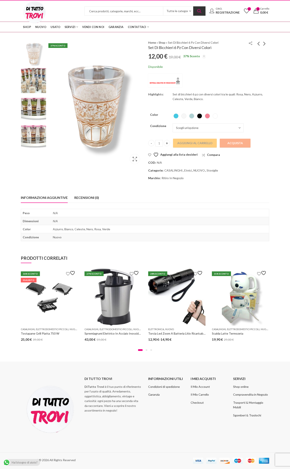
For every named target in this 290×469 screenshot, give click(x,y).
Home (152, 42)
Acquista (235, 143)
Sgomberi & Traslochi (247, 415)
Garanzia (154, 394)
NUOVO (199, 170)
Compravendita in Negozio (250, 394)
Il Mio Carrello (200, 394)
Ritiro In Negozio (173, 178)
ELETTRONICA (156, 329)
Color (154, 114)
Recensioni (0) (86, 197)
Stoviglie (212, 170)
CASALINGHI (173, 170)
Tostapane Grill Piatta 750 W (40, 333)
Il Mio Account (200, 386)
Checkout (197, 402)
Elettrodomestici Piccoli (52, 329)
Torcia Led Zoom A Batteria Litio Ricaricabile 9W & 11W (184, 333)
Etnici (188, 170)
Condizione (158, 126)
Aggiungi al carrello (195, 143)
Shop (162, 42)
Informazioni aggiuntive (44, 197)
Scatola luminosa (135, 159)
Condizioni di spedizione (164, 386)
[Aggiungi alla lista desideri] (71, 273)
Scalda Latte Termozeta (227, 333)
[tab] (44, 198)
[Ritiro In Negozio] (165, 81)
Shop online (241, 386)
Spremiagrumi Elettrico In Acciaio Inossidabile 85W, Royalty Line (126, 333)
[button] (140, 350)
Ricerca (199, 11)
